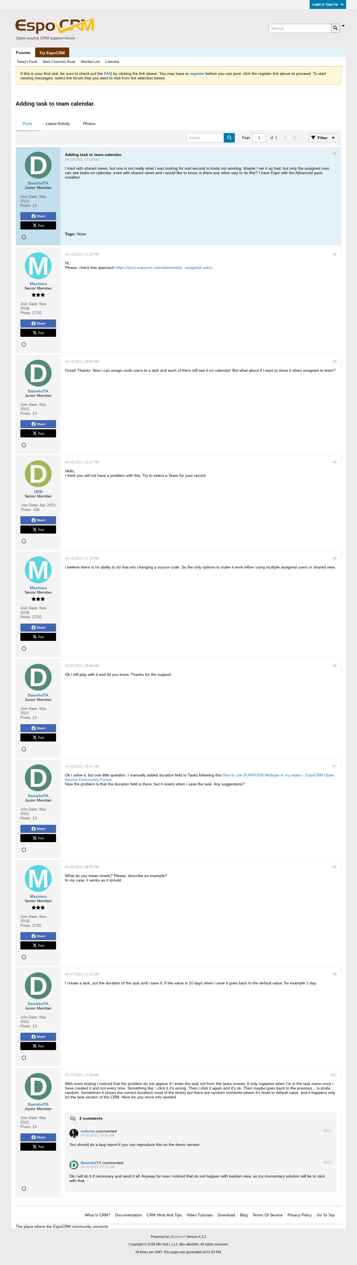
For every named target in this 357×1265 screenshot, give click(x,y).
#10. (328, 1131)
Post (41, 225)
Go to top (326, 1215)
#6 (335, 666)
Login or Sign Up (325, 4)
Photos (89, 123)
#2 (335, 254)
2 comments (91, 1118)
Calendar (112, 62)
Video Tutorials (200, 1215)
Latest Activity (58, 123)
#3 (335, 362)
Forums (23, 52)
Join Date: (29, 196)
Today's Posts (27, 62)
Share (41, 216)
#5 (335, 558)
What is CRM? (97, 1215)
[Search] (335, 28)
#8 (335, 867)
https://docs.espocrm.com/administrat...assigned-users (164, 267)
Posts (27, 123)
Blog (244, 1215)
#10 (334, 1075)
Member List (90, 62)
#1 (335, 154)
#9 (335, 974)
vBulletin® (177, 1237)
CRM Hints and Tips (164, 1215)
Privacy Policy (300, 1215)
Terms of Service (267, 1215)
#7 (335, 766)
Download (226, 1215)
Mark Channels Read (59, 62)
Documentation (128, 1215)
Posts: (25, 205)
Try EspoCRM (52, 53)
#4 (335, 462)
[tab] (27, 124)
